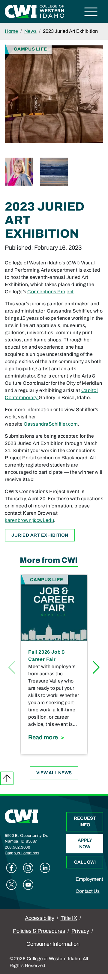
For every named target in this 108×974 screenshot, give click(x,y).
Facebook (11, 867)
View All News (54, 772)
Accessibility (39, 918)
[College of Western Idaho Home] (34, 11)
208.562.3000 (17, 847)
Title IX (69, 918)
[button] (96, 667)
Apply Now (85, 843)
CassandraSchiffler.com (51, 424)
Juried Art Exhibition (39, 535)
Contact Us (88, 891)
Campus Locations (22, 853)
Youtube (28, 884)
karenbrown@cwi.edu (29, 520)
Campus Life (30, 48)
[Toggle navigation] (91, 13)
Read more (54, 737)
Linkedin (45, 867)
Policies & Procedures (39, 931)
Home (11, 31)
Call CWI (85, 862)
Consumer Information (53, 944)
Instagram (28, 867)
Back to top (7, 778)
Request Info (85, 822)
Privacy (80, 931)
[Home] (21, 815)
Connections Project (50, 291)
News (30, 31)
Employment (89, 879)
